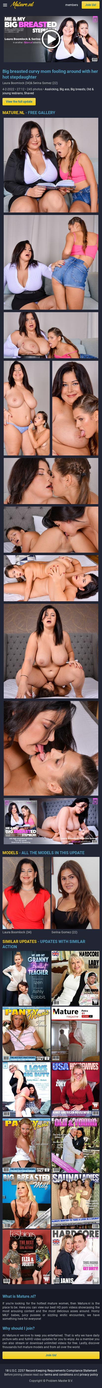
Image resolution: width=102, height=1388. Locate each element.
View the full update (19, 101)
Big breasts (78, 89)
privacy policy (89, 1374)
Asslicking (51, 89)
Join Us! (90, 5)
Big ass (64, 89)
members (71, 5)
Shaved (29, 93)
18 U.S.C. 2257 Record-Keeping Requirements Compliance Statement (51, 1370)
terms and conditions (59, 1374)
